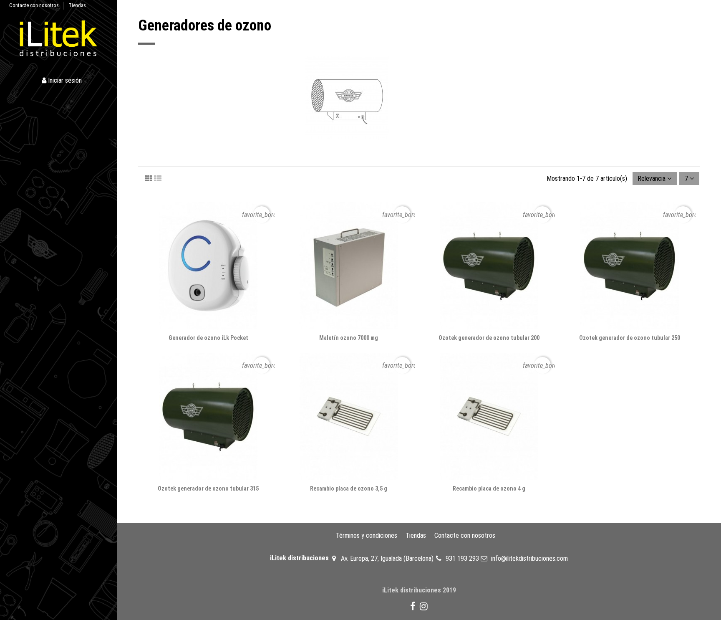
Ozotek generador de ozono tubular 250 (629, 337)
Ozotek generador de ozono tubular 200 (489, 337)
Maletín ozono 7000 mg (348, 337)
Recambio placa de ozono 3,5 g (348, 488)
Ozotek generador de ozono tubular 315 (208, 488)
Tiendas (77, 5)
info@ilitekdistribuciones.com (529, 558)
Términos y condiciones (366, 535)
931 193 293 (462, 558)
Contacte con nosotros (34, 5)
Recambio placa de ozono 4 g (489, 488)
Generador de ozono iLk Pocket (208, 337)
